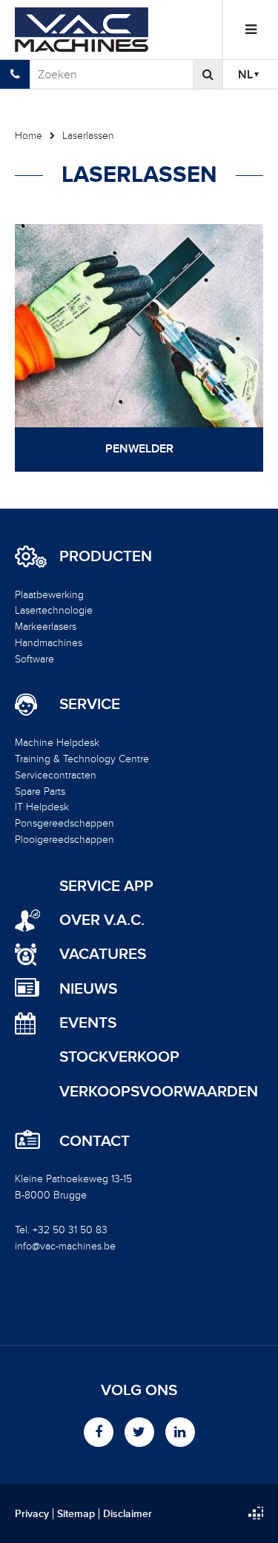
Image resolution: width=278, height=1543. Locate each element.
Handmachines (48, 643)
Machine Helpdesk (57, 742)
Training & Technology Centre (82, 759)
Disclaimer (127, 1514)
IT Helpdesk (42, 807)
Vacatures (102, 954)
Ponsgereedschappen (64, 823)
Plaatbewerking (49, 595)
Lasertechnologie (54, 610)
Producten (105, 557)
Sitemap (76, 1514)
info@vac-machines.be (65, 1246)
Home (28, 135)
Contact (94, 1141)
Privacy (32, 1514)
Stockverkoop (119, 1057)
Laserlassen (88, 135)
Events (87, 1023)
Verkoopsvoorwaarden (158, 1091)
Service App (106, 886)
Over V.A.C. (102, 920)
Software (34, 659)
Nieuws (88, 989)
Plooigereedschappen (64, 839)
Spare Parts (40, 791)
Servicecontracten (55, 775)
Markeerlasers (45, 626)
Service (89, 704)
